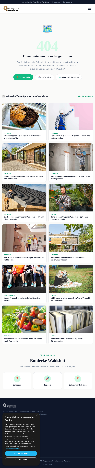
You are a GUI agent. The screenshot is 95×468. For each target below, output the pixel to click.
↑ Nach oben (47, 464)
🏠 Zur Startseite (23, 77)
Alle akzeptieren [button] (21, 453)
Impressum (56, 2)
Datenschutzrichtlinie (12, 449)
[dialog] (21, 439)
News (4, 442)
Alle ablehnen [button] (21, 460)
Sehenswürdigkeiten (10, 431)
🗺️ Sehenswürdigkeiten (69, 77)
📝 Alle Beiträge (44, 77)
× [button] (37, 415)
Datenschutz (67, 2)
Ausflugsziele (7, 446)
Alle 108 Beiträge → (85, 96)
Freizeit (5, 428)
